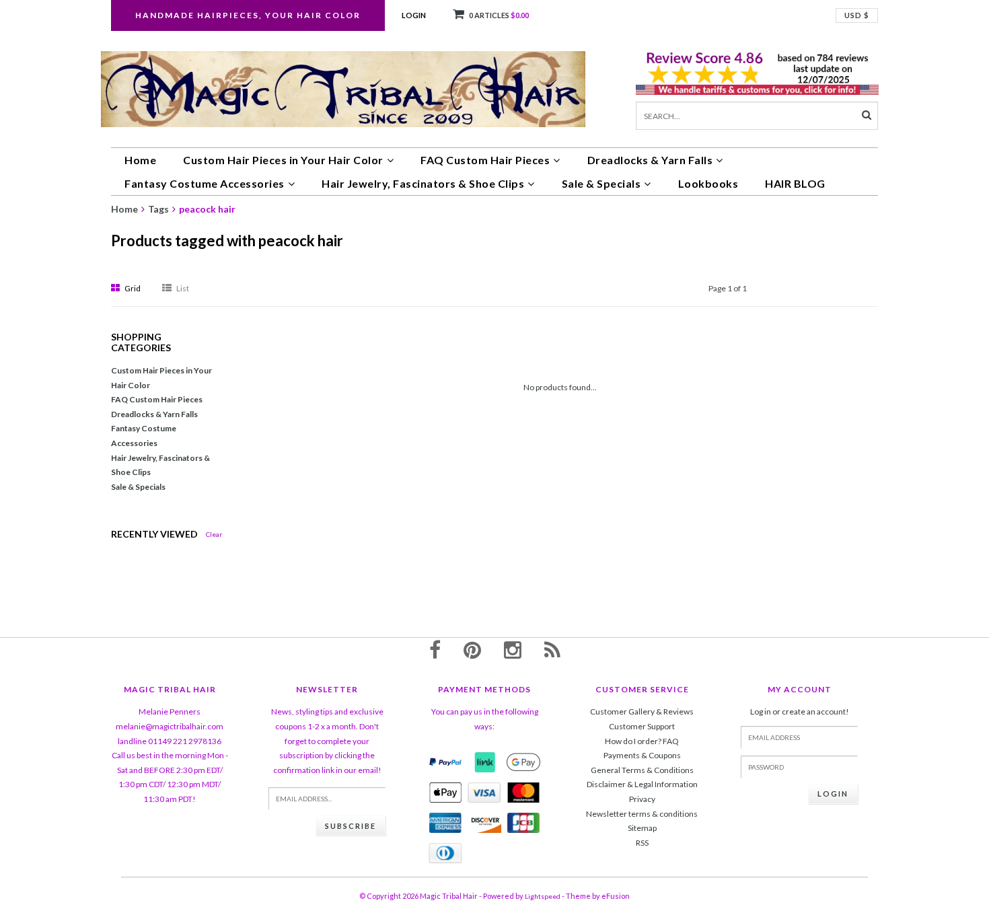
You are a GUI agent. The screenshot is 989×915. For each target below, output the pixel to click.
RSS (642, 843)
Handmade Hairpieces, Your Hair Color (248, 15)
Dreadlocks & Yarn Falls (650, 159)
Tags (158, 209)
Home (140, 159)
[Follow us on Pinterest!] (472, 649)
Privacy (642, 799)
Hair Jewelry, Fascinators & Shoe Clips (423, 183)
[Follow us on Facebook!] (435, 649)
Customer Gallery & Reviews (642, 711)
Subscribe (350, 825)
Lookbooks (708, 183)
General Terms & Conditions (642, 770)
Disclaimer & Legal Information (642, 784)
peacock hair (207, 209)
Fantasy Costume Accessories (204, 183)
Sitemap (642, 828)
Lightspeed (542, 896)
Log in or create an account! (799, 711)
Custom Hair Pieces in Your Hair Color (283, 159)
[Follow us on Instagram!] (512, 649)
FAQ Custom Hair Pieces (485, 159)
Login (414, 15)
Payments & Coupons (642, 755)
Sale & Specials (601, 183)
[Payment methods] (445, 762)
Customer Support (642, 726)
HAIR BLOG (795, 183)
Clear (214, 534)
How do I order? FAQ (642, 741)
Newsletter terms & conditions (642, 814)
